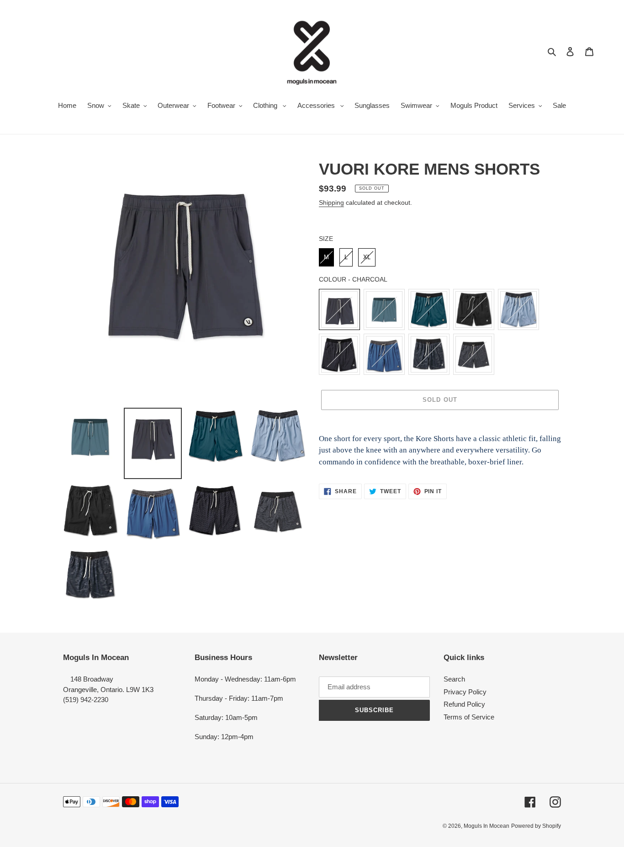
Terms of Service (469, 717)
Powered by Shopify (536, 826)
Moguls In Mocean (486, 826)
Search (454, 679)
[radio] (326, 257)
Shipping (331, 202)
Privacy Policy (465, 692)
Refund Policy (464, 704)
